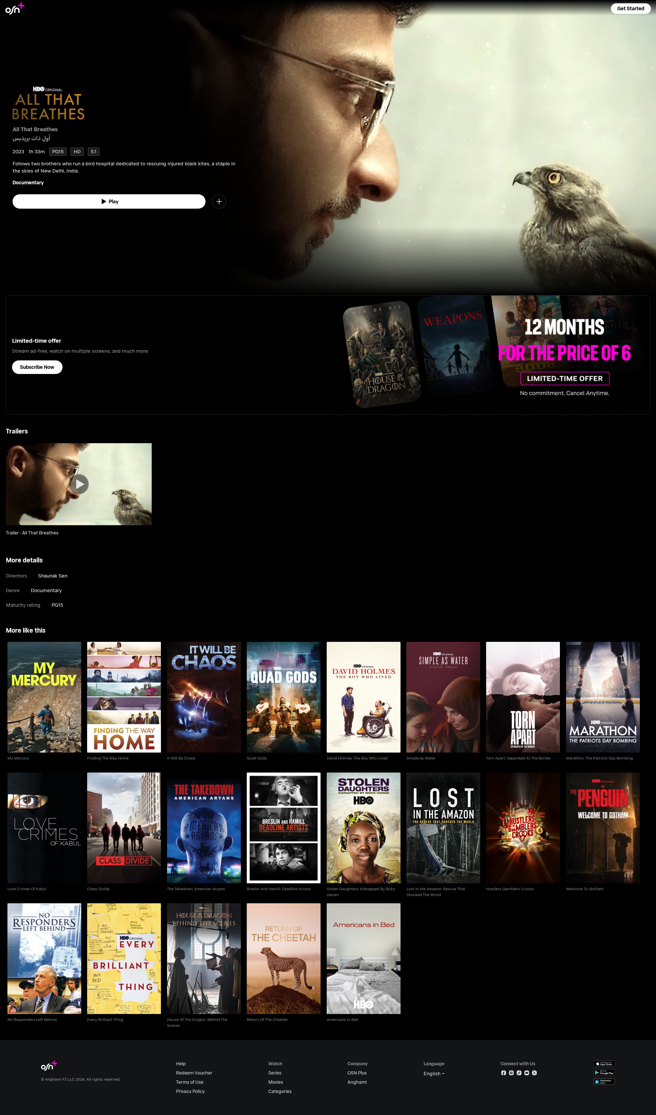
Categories (280, 1091)
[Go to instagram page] (511, 1074)
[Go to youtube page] (527, 1074)
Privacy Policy (190, 1091)
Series (274, 1073)
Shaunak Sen (52, 575)
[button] (631, 8)
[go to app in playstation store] (604, 1081)
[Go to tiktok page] (519, 1074)
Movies (275, 1082)
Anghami (357, 1082)
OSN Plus (357, 1073)
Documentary (28, 182)
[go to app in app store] (604, 1063)
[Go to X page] (534, 1074)
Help (181, 1063)
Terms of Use (189, 1082)
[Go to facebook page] (503, 1074)
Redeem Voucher (194, 1073)
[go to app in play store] (604, 1072)
